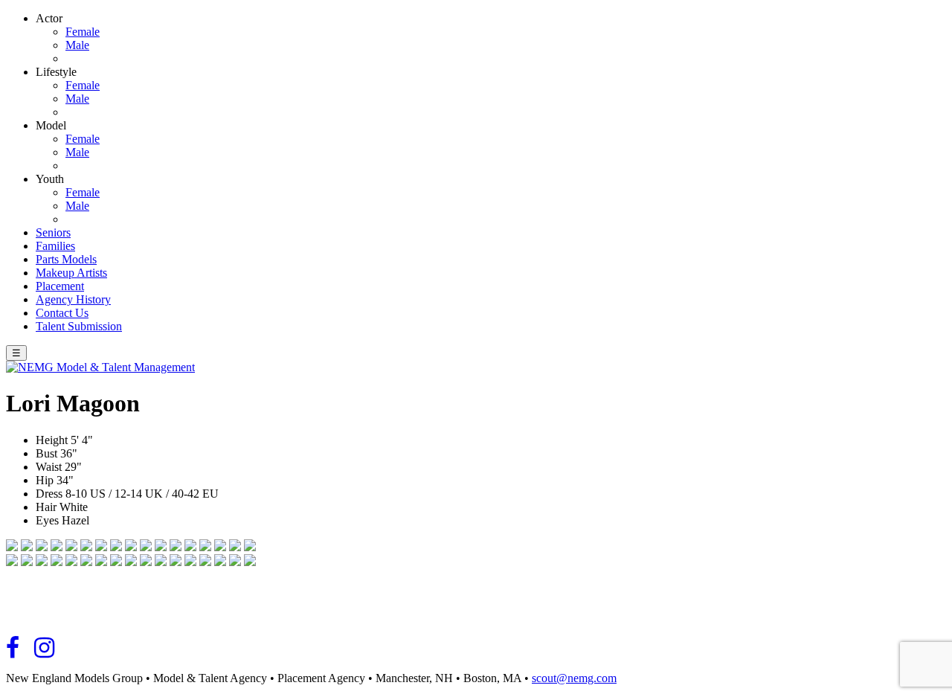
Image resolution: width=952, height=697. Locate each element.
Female (82, 31)
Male (77, 45)
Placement (60, 286)
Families (55, 246)
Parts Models (66, 259)
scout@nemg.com (574, 678)
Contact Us (62, 312)
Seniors (53, 232)
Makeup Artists (71, 272)
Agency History (73, 299)
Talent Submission (79, 326)
